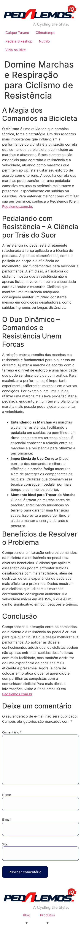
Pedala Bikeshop (18, 41)
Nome (6, 794)
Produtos (47, 915)
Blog (26, 915)
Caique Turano (17, 32)
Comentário (12, 732)
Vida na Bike (15, 50)
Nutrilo (44, 41)
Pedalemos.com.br (17, 206)
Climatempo (46, 32)
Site (5, 844)
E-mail (6, 819)
